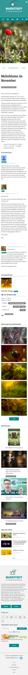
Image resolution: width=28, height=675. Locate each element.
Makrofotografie (10, 476)
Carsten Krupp (7, 291)
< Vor (3, 68)
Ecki (5, 163)
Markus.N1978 (13, 246)
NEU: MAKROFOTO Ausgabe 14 (14, 447)
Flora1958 (7, 193)
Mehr (13, 558)
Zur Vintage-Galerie (13, 68)
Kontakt (16, 606)
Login (14, 672)
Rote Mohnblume (9, 314)
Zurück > (24, 68)
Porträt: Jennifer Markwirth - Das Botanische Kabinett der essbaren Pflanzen (20, 542)
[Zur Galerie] (14, 3)
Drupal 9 (18, 657)
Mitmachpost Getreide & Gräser (19, 534)
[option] (14, 42)
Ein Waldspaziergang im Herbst (14, 521)
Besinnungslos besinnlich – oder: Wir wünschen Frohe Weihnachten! (13, 471)
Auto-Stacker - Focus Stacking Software (14, 498)
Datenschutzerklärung (14, 667)
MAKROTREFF (14, 8)
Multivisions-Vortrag (18, 550)
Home (14, 662)
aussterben (11, 592)
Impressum (14, 664)
